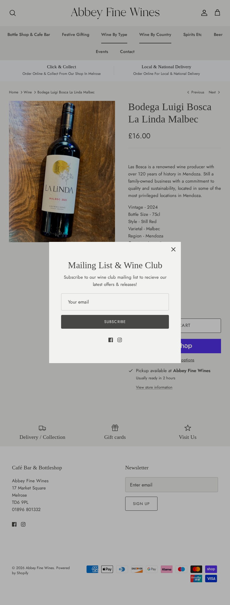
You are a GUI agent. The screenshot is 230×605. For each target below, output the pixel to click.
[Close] (173, 249)
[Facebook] (110, 340)
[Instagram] (119, 340)
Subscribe (114, 322)
